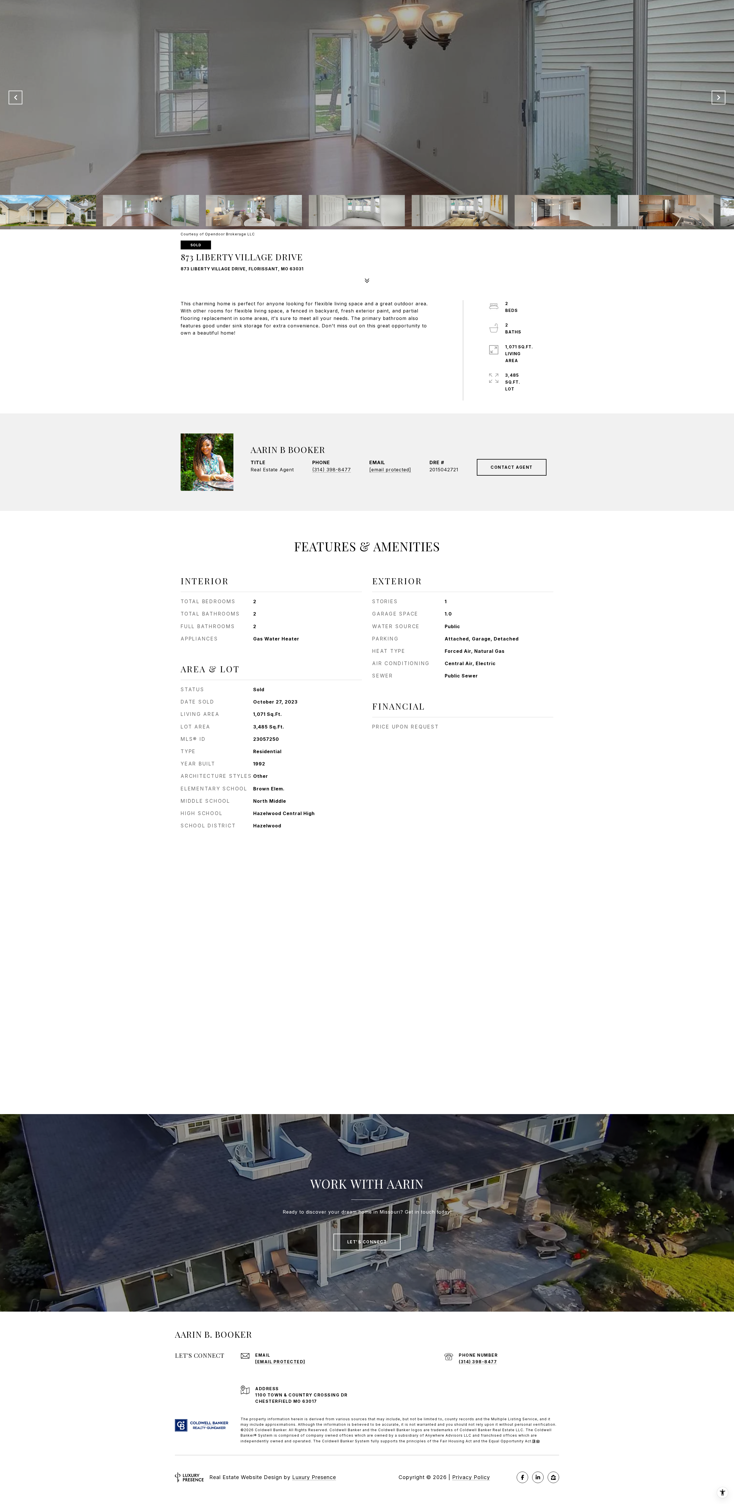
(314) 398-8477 (331, 469)
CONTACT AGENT (512, 467)
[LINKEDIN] (538, 1477)
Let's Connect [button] (367, 1241)
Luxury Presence (314, 1477)
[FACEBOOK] (522, 1477)
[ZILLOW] (553, 1477)
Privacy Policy (471, 1477)
